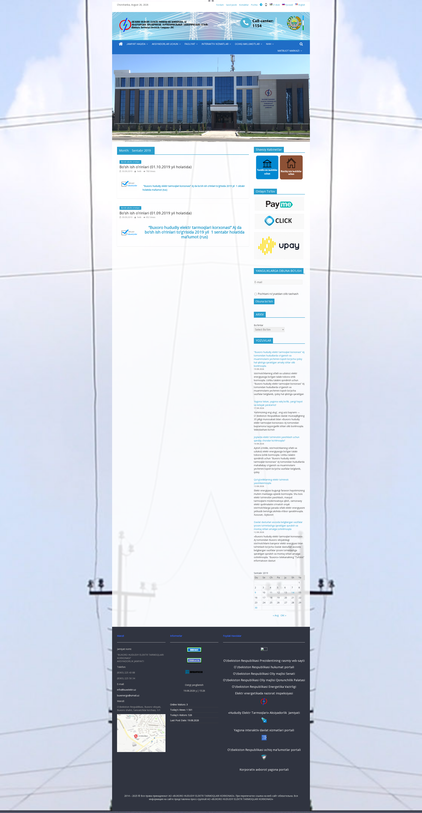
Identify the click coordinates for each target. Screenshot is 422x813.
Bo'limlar (258, 325)
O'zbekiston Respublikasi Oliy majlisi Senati (264, 674)
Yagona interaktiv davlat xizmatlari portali (264, 730)
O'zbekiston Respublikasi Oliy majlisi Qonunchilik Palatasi (264, 680)
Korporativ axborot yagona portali (264, 769)
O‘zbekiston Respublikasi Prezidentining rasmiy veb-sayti (264, 661)
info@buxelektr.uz (126, 689)
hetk (139, 171)
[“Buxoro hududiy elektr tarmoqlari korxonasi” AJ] (120, 44)
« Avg (276, 615)
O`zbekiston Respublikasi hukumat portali (264, 667)
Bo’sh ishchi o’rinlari (130, 161)
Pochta (254, 4)
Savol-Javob (231, 4)
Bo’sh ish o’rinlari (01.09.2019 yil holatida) (156, 212)
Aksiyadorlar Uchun (165, 44)
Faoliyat (190, 44)
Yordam (220, 4)
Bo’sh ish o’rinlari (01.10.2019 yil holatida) (156, 166)
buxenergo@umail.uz (128, 695)
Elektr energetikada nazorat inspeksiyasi (264, 693)
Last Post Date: (178, 720)
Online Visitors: (178, 704)
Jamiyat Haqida (135, 44)
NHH (268, 44)
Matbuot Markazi (289, 50)
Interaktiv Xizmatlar (215, 44)
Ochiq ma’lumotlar (247, 44)
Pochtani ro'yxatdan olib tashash (277, 294)
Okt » (283, 615)
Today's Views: (178, 709)
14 (292, 592)
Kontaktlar (244, 4)
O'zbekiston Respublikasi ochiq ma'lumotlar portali (264, 750)
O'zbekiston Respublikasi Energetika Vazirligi (264, 687)
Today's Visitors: (179, 715)
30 (256, 607)
